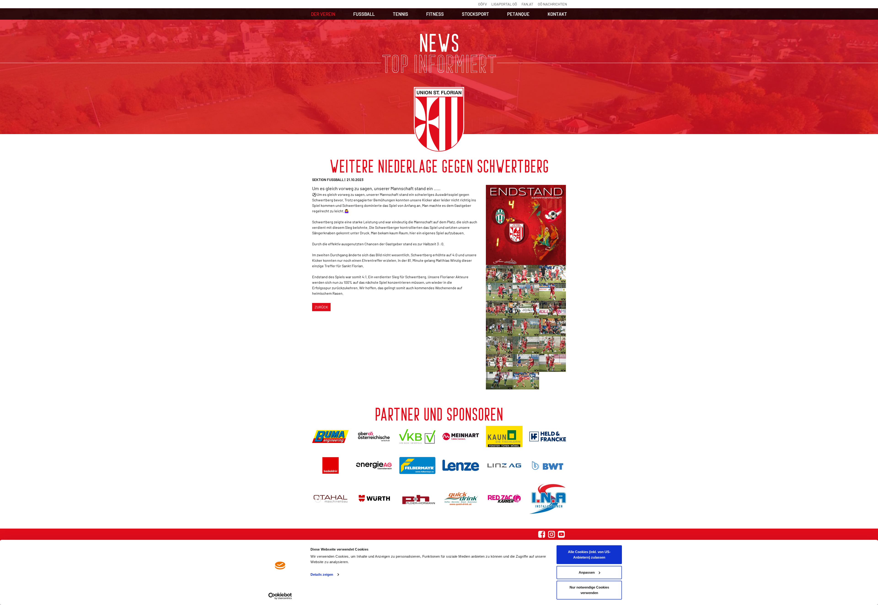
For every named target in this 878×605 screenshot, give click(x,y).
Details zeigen (322, 574)
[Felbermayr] (417, 465)
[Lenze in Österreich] (460, 465)
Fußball (364, 14)
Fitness (435, 14)
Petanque (518, 14)
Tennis (400, 14)
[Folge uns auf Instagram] (551, 534)
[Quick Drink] (460, 499)
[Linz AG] (504, 465)
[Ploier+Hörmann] (417, 499)
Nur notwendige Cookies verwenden (589, 590)
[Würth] (374, 499)
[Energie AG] (374, 465)
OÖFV (482, 4)
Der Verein (323, 14)
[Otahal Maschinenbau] (330, 499)
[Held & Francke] (547, 436)
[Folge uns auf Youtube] (561, 534)
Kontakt (557, 14)
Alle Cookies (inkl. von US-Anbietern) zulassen (589, 554)
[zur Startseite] (439, 119)
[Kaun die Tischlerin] (504, 436)
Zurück (321, 307)
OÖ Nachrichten (552, 4)
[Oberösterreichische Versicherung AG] (374, 436)
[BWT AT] (547, 465)
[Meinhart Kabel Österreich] (460, 436)
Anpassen (587, 572)
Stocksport (475, 14)
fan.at (527, 4)
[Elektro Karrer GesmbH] (504, 499)
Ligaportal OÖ (504, 4)
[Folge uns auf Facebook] (541, 534)
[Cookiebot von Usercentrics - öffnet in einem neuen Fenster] (280, 596)
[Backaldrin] (330, 465)
